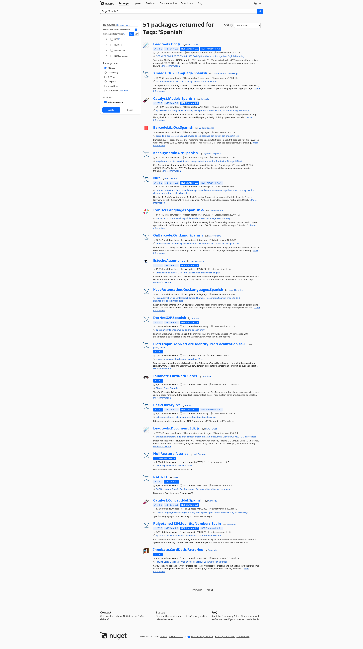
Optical (191, 297)
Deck (172, 561)
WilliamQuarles (206, 127)
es (202, 358)
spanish (164, 329)
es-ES (197, 358)
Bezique (199, 561)
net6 (200, 417)
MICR (163, 56)
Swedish (208, 272)
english (176, 193)
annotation (161, 436)
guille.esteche (197, 260)
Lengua (191, 489)
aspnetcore (161, 358)
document (217, 436)
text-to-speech (192, 329)
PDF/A (180, 56)
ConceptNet (202, 512)
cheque (156, 193)
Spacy (201, 110)
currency (242, 190)
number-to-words (180, 190)
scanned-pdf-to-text (211, 135)
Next (210, 590)
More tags (240, 56)
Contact (105, 612)
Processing (187, 110)
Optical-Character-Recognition (212, 56)
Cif (174, 535)
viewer (226, 436)
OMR (169, 56)
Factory (179, 561)
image (208, 81)
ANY (136, 34)
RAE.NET (160, 476)
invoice (250, 190)
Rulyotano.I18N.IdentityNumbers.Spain (187, 523)
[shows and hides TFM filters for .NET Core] (106, 45)
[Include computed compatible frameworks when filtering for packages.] (136, 29)
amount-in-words (215, 190)
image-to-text (193, 81)
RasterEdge (232, 73)
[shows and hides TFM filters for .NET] (106, 39)
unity (202, 329)
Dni (167, 535)
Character (200, 297)
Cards (166, 388)
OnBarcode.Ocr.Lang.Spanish (178, 235)
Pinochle (215, 561)
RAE (158, 489)
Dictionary (201, 489)
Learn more (125, 25)
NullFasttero (200, 454)
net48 (190, 417)
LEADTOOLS (192, 44)
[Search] (260, 11)
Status (160, 612)
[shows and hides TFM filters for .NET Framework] (106, 56)
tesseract (175, 135)
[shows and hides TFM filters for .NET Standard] (106, 50)
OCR (158, 56)
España (175, 489)
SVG (195, 56)
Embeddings (232, 110)
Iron (166, 218)
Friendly (173, 272)
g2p (158, 329)
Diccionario (165, 489)
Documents (190, 535)
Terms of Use (176, 636)
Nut (156, 178)
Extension (164, 272)
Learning (217, 110)
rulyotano (231, 523)
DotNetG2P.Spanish (169, 317)
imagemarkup (174, 436)
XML (186, 56)
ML (224, 110)
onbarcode (161, 243)
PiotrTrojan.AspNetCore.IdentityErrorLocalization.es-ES (200, 343)
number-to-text (163, 190)
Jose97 (176, 477)
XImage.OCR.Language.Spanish (180, 73)
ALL (131, 34)
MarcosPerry (214, 235)
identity (171, 358)
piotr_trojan (159, 347)
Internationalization (211, 535)
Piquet (223, 561)
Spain (209, 489)
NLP (196, 110)
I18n (198, 535)
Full (193, 561)
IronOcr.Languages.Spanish (176, 210)
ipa (182, 329)
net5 (195, 417)
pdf (202, 81)
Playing (159, 388)
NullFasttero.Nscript (170, 453)
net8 (205, 417)
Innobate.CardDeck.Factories (178, 549)
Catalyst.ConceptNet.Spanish (178, 500)
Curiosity (204, 98)
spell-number (230, 190)
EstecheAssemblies (169, 260)
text (216, 81)
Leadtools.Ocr (165, 44)
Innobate (207, 376)
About (163, 636)
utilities (170, 417)
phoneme (176, 329)
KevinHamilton (236, 290)
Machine (208, 110)
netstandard (181, 417)
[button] (118, 24)
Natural (167, 110)
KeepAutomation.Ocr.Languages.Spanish (188, 289)
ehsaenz (189, 405)
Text (208, 218)
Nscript (188, 465)
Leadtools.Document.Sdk (174, 428)
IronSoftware (216, 210)
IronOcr (160, 218)
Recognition (212, 297)
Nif (171, 535)
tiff (212, 81)
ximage (170, 81)
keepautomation (164, 297)
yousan (195, 318)
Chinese (200, 272)
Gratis (173, 465)
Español (186, 218)
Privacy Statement (225, 636)
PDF (174, 56)
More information (171, 65)
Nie (163, 535)
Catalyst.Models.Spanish (174, 98)
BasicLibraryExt (166, 405)
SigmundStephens (212, 153)
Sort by (228, 25)
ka (174, 297)
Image (213, 218)
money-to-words (197, 190)
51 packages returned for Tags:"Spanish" (178, 28)
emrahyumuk (172, 178)
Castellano (195, 218)
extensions (161, 417)
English (231, 56)
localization (166, 193)
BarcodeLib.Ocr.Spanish (173, 127)
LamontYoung (220, 73)
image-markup (195, 436)
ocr (176, 81)
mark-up (207, 436)
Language (177, 110)
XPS (190, 56)
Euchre (207, 561)
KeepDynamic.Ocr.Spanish (175, 152)
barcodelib (161, 135)
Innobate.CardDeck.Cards (175, 375)
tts (169, 329)
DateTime (182, 272)
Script (158, 465)
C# (157, 272)
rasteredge (161, 81)
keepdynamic (162, 161)
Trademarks (242, 636)
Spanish (182, 81)
